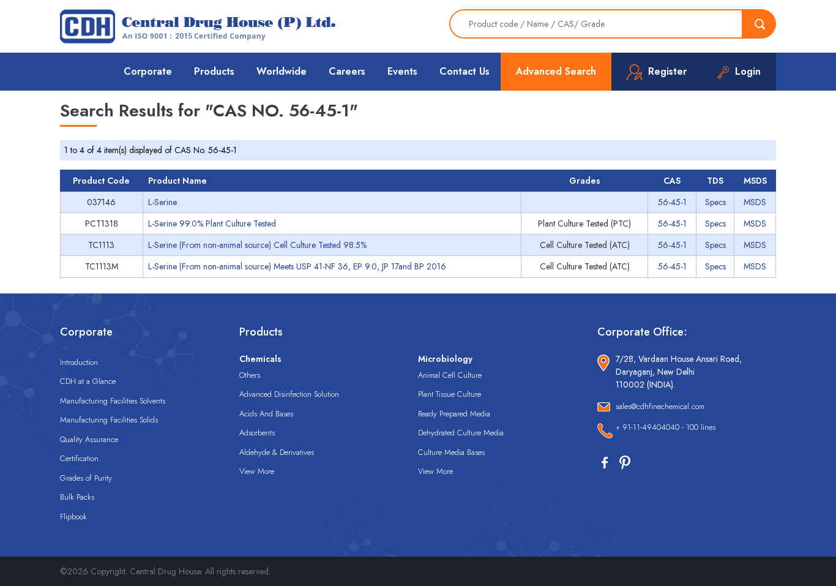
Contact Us (464, 71)
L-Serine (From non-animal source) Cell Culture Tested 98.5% (257, 245)
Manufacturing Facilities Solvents (112, 401)
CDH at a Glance (88, 381)
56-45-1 (672, 202)
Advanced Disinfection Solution (289, 394)
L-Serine (162, 202)
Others (249, 375)
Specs (715, 202)
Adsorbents (257, 432)
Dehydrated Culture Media (461, 432)
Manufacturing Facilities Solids (109, 420)
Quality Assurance (89, 439)
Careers (347, 71)
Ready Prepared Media (454, 413)
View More (256, 471)
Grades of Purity (86, 478)
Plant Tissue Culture (449, 394)
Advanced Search (556, 71)
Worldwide (281, 71)
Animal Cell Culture (450, 375)
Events (402, 71)
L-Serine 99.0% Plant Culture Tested (212, 223)
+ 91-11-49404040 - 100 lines (665, 427)
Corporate (148, 71)
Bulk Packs (77, 497)
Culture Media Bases (451, 452)
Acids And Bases (266, 413)
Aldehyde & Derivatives (276, 452)
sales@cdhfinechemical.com (660, 406)
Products (214, 71)
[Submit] (759, 24)
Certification (79, 458)
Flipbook (73, 516)
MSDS (755, 202)
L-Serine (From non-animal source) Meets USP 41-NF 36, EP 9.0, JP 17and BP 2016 (297, 266)
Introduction (79, 362)
